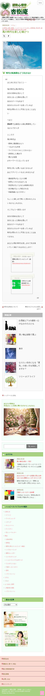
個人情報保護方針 (9, 669)
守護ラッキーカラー (12, 567)
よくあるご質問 (9, 584)
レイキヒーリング (11, 549)
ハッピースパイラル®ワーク (14, 560)
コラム (13, 25)
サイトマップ (7, 684)
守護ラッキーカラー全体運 (25, 492)
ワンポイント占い (11, 563)
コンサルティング (11, 556)
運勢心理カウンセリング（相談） (16, 546)
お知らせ (7, 511)
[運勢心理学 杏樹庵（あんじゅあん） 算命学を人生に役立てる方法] (22, 9)
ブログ (7, 581)
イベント (8, 515)
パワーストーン (10, 574)
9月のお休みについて (11, 307)
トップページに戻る (10, 395)
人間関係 (32, 28)
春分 (21, 349)
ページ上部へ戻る (42, 693)
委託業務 (6, 674)
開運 (12, 28)
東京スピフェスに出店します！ (33, 308)
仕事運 (4, 28)
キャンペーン (10, 525)
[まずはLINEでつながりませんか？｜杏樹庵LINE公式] (16, 646)
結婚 (24, 30)
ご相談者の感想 (9, 587)
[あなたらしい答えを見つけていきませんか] (16, 627)
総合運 (20, 30)
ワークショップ (10, 518)
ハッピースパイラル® (22, 28)
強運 (6, 30)
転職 (16, 30)
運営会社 (6, 659)
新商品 (8, 542)
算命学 (38, 28)
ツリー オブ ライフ (27, 377)
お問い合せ (6, 679)
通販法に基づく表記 (9, 664)
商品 (6, 535)
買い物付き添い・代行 (24, 461)
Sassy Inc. (12, 693)
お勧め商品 (9, 539)
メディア (8, 522)
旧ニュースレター (11, 532)
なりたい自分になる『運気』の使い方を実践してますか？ (29, 366)
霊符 (7, 570)
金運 (8, 28)
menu (40, 2)
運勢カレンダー (10, 553)
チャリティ (9, 529)
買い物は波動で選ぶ (27, 335)
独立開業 (11, 30)
